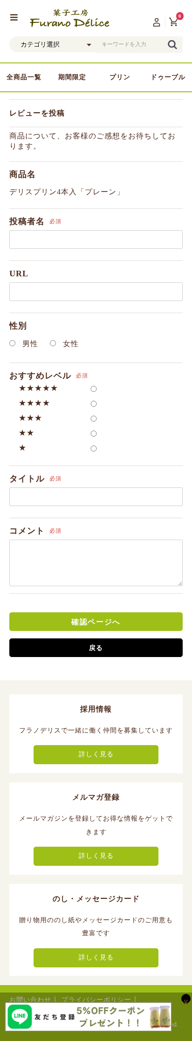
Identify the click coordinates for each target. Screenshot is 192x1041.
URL (18, 273)
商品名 (22, 174)
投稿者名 (27, 221)
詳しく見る (96, 754)
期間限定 (72, 77)
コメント (27, 530)
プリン (120, 77)
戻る (96, 647)
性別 (18, 325)
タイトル (27, 478)
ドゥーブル (168, 77)
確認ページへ (96, 622)
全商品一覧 (24, 77)
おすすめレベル (40, 375)
